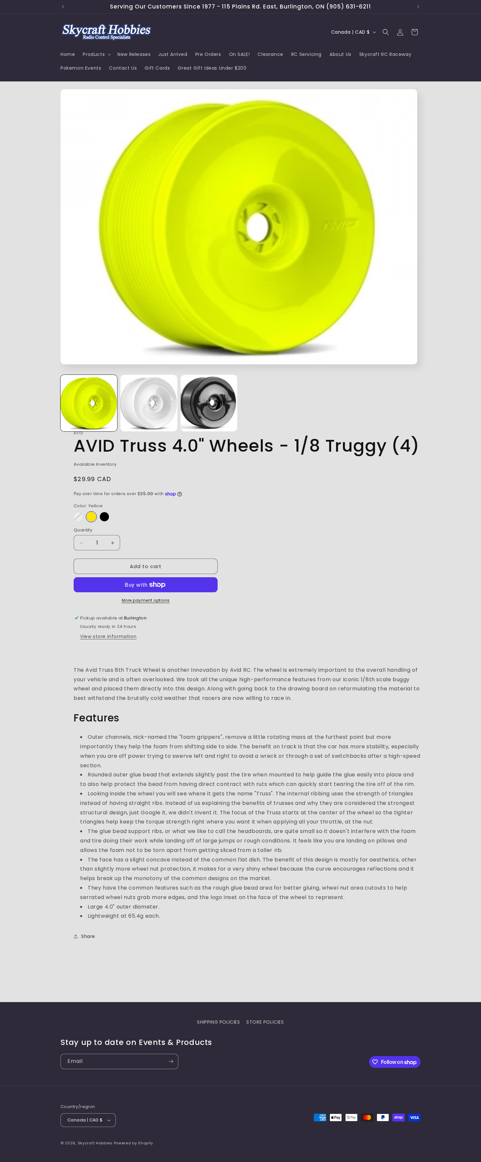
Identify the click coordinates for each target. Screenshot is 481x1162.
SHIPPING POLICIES (218, 1022)
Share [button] (88, 936)
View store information (108, 636)
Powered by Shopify (133, 1143)
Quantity (83, 530)
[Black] (104, 516)
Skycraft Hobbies (96, 1143)
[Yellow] (91, 516)
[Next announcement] (418, 6)
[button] (96, 54)
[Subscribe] (171, 1061)
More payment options (146, 600)
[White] (78, 516)
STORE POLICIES (265, 1022)
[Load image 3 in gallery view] (209, 403)
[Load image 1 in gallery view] (89, 403)
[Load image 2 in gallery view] (148, 403)
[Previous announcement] (63, 6)
